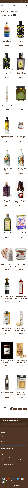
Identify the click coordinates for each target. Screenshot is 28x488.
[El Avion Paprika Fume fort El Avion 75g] (21, 221)
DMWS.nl (3, 475)
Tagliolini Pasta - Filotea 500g (21, 393)
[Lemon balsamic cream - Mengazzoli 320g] (21, 318)
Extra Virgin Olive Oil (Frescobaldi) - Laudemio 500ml (7, 233)
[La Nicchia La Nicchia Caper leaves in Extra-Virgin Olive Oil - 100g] (21, 93)
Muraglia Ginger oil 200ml (21, 40)
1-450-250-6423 (6, 1)
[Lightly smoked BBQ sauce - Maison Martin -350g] (21, 189)
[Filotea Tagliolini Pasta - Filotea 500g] (21, 382)
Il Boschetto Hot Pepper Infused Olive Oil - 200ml (7, 105)
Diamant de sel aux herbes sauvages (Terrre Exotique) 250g (7, 265)
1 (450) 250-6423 (6, 462)
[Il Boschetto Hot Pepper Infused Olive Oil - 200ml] (7, 93)
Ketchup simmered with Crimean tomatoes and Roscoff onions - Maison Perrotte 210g (7, 361)
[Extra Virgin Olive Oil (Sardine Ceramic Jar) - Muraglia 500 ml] (21, 157)
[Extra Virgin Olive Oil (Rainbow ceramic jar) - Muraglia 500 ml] (7, 29)
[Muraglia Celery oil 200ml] (7, 61)
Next (24, 409)
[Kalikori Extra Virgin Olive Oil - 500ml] (7, 125)
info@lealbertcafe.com (8, 464)
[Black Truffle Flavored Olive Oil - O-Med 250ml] (7, 189)
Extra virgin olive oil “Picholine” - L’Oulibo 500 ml (7, 393)
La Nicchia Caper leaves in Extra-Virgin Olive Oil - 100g (21, 105)
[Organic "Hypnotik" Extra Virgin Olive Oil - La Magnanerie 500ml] (21, 61)
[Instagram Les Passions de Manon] (5, 441)
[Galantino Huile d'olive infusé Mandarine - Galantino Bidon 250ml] (7, 318)
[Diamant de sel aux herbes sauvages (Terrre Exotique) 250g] (7, 254)
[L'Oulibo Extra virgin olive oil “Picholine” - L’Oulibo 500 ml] (7, 382)
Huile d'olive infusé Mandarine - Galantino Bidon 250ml (7, 329)
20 (21, 409)
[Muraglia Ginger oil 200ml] (21, 29)
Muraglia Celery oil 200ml (7, 72)
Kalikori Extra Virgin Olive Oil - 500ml (7, 137)
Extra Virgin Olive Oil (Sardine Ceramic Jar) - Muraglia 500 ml (21, 169)
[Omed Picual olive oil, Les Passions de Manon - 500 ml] (21, 286)
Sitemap (11, 475)
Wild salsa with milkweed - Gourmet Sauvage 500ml (21, 137)
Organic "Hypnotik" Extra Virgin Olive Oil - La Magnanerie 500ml (21, 73)
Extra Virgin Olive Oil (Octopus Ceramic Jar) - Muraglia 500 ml (7, 169)
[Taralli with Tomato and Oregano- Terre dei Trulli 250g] (21, 350)
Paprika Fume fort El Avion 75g (21, 233)
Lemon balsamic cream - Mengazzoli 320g (21, 329)
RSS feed (7, 475)
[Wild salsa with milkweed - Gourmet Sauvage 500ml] (21, 125)
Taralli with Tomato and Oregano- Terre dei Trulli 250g (21, 361)
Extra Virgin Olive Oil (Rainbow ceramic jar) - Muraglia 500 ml (7, 41)
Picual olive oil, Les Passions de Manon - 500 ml (21, 297)
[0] (26, 1)
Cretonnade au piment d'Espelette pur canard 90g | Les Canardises (21, 265)
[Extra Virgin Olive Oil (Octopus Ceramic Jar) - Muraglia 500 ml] (7, 157)
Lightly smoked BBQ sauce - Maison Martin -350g (21, 201)
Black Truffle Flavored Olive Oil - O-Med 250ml (7, 201)
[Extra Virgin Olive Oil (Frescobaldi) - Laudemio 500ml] (7, 221)
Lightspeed (17, 473)
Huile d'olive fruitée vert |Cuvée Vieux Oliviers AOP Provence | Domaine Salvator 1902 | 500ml (7, 297)
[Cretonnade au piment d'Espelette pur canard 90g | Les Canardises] (21, 254)
